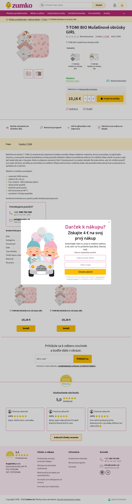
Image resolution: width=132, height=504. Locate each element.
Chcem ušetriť (85, 271)
